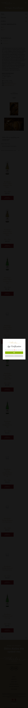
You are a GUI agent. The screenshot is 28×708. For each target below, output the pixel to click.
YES (14, 352)
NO (14, 356)
